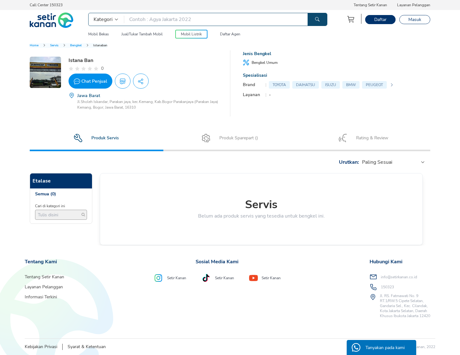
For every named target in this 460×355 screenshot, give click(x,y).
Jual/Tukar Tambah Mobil (142, 34)
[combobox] (362, 162)
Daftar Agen (230, 34)
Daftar (380, 20)
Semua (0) (45, 194)
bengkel (76, 45)
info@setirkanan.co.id (399, 277)
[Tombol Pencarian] (317, 19)
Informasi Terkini (41, 297)
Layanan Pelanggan (413, 5)
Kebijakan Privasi (41, 347)
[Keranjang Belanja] (351, 19)
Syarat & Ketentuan (87, 347)
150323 (387, 287)
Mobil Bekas (98, 34)
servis (54, 45)
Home (34, 45)
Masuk (414, 20)
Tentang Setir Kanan (370, 5)
